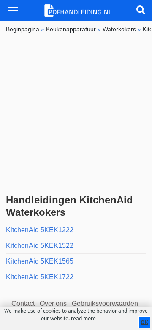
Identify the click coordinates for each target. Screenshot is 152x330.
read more (83, 318)
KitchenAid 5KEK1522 (39, 245)
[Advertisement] (76, 114)
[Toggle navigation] (13, 10)
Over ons (53, 303)
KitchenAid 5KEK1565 (39, 261)
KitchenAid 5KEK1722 (39, 276)
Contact (23, 303)
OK (144, 322)
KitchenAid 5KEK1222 (39, 230)
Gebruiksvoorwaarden (105, 303)
